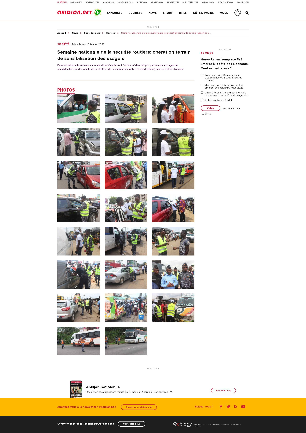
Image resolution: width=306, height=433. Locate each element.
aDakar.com (173, 2)
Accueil (61, 33)
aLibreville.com (190, 2)
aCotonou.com (125, 2)
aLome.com (142, 2)
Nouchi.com (243, 2)
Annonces (114, 13)
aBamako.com (92, 2)
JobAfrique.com (225, 2)
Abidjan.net (76, 2)
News (153, 13)
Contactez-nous (131, 423)
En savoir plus (223, 390)
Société (110, 33)
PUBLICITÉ (152, 27)
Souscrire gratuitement (139, 407)
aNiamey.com (157, 2)
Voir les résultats (231, 108)
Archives (206, 114)
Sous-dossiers (92, 33)
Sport (168, 13)
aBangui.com (208, 2)
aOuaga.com (109, 2)
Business (135, 13)
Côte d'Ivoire (203, 13)
